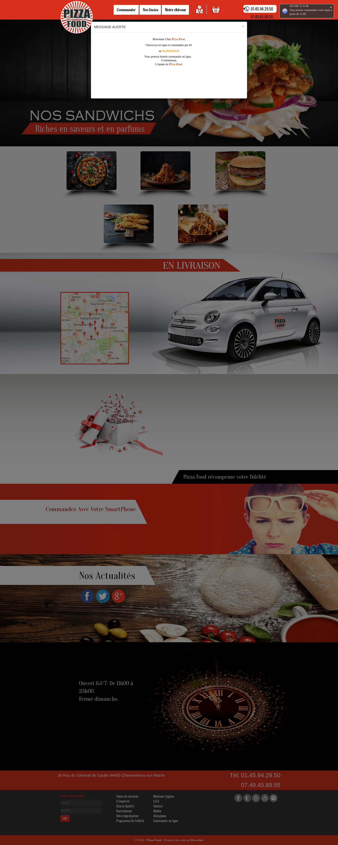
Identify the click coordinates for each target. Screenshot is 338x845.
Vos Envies (150, 9)
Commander (126, 9)
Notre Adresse (175, 9)
